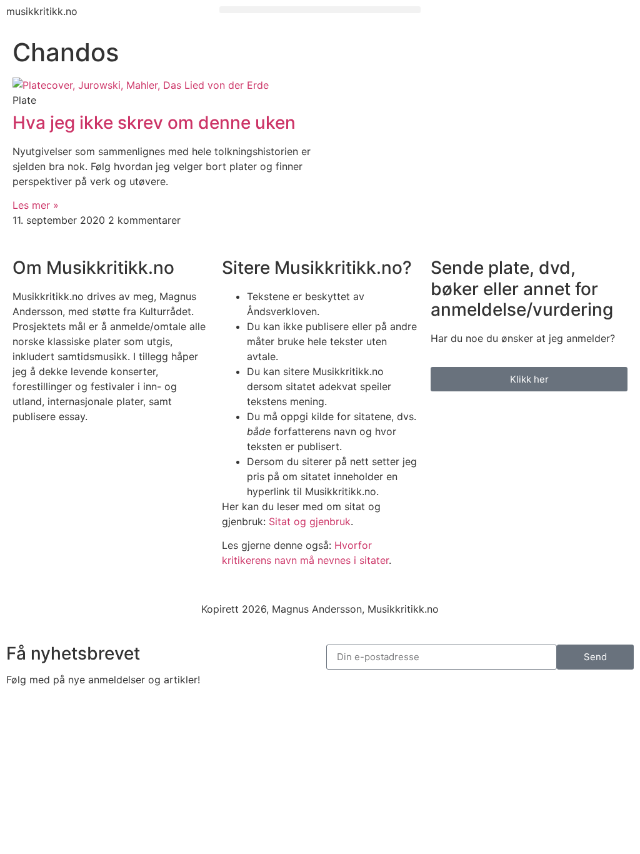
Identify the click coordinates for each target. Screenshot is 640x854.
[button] (319, 9)
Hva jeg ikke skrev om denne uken (154, 122)
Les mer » (35, 205)
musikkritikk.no (42, 11)
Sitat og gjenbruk (310, 521)
